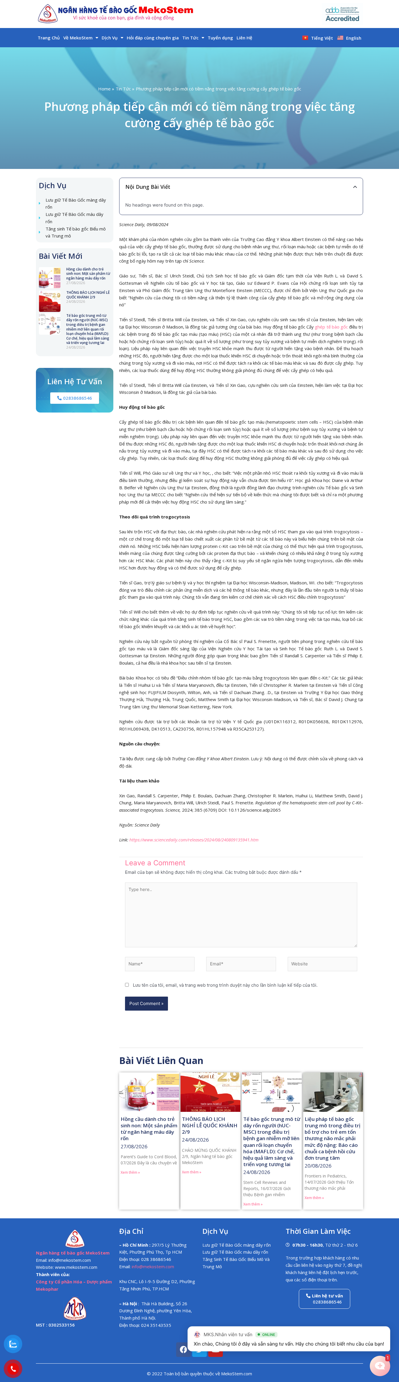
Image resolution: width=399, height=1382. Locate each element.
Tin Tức (190, 38)
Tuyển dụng (220, 38)
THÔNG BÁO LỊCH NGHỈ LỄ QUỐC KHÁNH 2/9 (88, 295)
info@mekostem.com (153, 1266)
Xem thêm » (130, 1172)
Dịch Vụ (110, 38)
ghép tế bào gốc (331, 327)
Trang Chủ (49, 38)
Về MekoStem (78, 38)
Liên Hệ (244, 38)
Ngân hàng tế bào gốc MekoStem (73, 1253)
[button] (355, 187)
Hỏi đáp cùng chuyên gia (153, 38)
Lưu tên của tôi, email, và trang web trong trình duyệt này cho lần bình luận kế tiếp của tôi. (225, 985)
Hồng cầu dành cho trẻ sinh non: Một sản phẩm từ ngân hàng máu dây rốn (88, 274)
